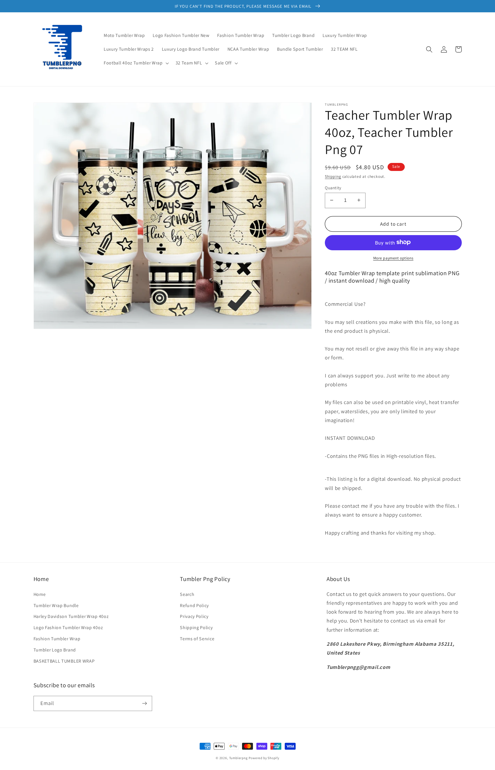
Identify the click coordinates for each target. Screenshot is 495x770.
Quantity (333, 187)
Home (40, 594)
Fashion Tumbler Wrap (57, 639)
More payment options (393, 257)
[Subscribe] (144, 703)
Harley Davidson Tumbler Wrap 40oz (71, 616)
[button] (136, 63)
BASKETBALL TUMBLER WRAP (64, 661)
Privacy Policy (194, 616)
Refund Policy (194, 605)
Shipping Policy (196, 628)
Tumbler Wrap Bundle (56, 605)
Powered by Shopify (264, 758)
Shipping (333, 176)
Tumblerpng (238, 758)
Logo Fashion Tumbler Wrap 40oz (68, 628)
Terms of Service (197, 639)
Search (187, 594)
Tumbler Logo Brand (55, 650)
